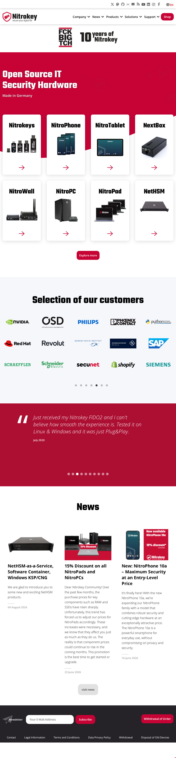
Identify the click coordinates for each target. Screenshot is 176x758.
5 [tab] (96, 385)
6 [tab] (101, 385)
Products (112, 17)
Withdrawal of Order (157, 719)
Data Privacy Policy (99, 737)
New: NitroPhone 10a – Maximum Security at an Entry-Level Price (144, 574)
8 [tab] (98, 474)
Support (150, 17)
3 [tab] (86, 385)
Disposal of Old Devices (155, 737)
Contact (11, 737)
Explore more (88, 255)
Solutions (131, 17)
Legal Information (34, 737)
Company (79, 17)
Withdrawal (126, 737)
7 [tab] (107, 385)
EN (171, 5)
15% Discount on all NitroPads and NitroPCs (86, 571)
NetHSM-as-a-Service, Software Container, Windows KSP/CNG (30, 571)
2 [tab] (81, 385)
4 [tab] (91, 385)
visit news (88, 689)
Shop (167, 17)
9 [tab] (103, 474)
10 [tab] (107, 474)
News (96, 17)
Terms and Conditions (67, 737)
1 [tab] (76, 385)
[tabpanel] (88, 343)
